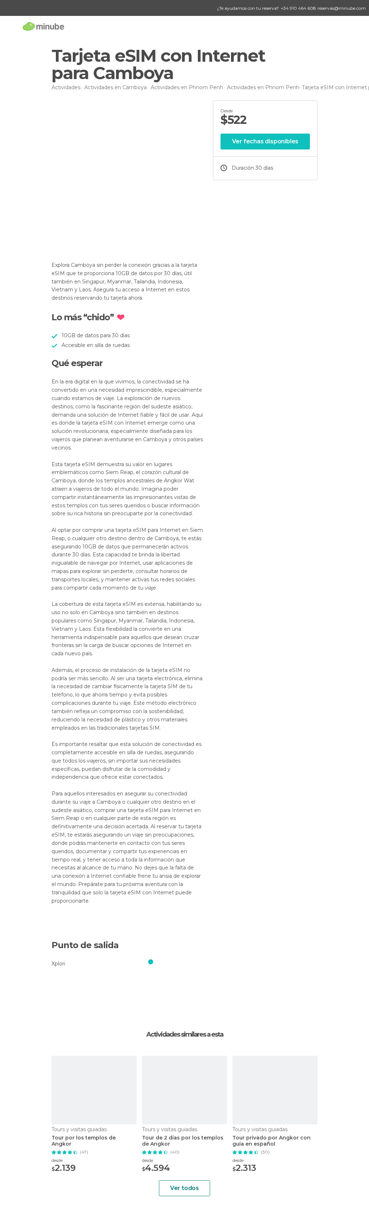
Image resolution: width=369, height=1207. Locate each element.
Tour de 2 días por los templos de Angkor (182, 1141)
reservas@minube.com (341, 8)
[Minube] (43, 26)
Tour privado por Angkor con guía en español (271, 1141)
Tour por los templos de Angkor (84, 1141)
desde (57, 1160)
